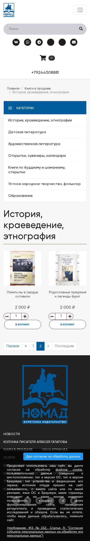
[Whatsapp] (27, 42)
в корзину (22, 324)
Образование (20, 196)
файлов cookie (69, 469)
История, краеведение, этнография (40, 120)
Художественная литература (34, 144)
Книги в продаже (38, 88)
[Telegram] (39, 42)
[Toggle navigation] (80, 10)
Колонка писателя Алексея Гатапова (35, 442)
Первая (12, 346)
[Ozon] (50, 42)
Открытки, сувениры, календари (37, 156)
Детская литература (27, 132)
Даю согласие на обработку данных (53, 456)
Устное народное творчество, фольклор (44, 184)
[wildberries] (62, 42)
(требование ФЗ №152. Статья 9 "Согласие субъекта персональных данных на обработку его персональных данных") (45, 532)
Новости (11, 434)
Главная (13, 88)
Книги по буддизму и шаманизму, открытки (36, 170)
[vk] (16, 42)
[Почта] (73, 42)
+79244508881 (45, 73)
